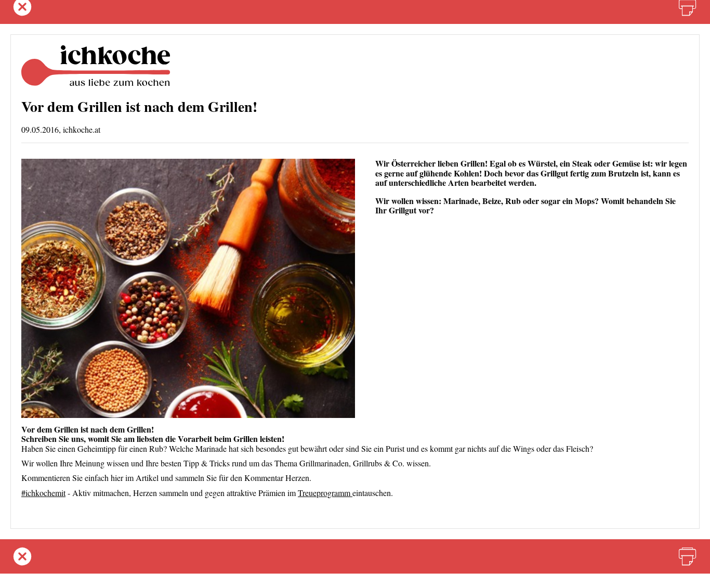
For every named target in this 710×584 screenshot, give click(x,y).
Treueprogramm (325, 492)
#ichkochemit (43, 492)
